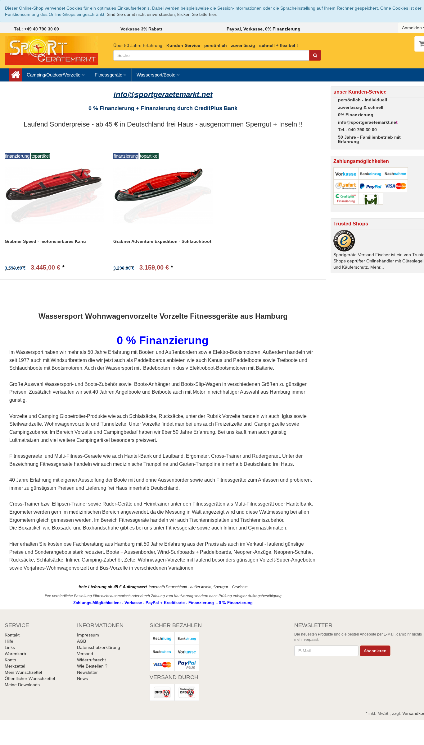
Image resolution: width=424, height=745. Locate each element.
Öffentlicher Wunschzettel (30, 678)
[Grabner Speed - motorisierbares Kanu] (54, 195)
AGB (81, 641)
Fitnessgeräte (109, 74)
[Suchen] (315, 55)
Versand (85, 653)
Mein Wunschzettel (23, 672)
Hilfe (9, 641)
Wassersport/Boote (157, 74)
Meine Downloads (22, 684)
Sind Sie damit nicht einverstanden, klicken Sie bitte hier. (162, 14)
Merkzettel (15, 666)
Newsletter (87, 672)
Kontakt (12, 634)
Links (10, 647)
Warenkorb (15, 653)
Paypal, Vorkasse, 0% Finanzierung (263, 28)
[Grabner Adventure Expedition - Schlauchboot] (163, 195)
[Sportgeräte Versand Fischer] (51, 50)
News (82, 678)
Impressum (88, 634)
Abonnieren (375, 650)
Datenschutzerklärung (98, 647)
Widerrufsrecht (91, 659)
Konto (10, 659)
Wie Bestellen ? (92, 666)
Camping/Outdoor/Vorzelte (54, 74)
